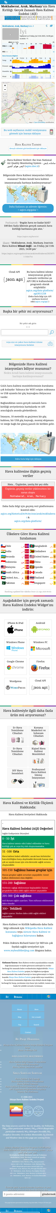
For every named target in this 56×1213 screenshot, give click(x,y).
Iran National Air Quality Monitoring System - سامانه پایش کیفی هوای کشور (28, 1151)
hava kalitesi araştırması (27, 1056)
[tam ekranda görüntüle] (51, 25)
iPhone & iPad (15, 622)
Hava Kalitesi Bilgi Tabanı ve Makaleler (27, 1062)
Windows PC (40, 642)
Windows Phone (15, 642)
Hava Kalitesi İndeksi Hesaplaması (27, 1081)
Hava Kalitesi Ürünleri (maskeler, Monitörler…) (27, 1086)
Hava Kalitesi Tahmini (27, 1084)
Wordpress (15, 681)
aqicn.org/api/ (41, 301)
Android (40, 622)
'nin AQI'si (20, 26)
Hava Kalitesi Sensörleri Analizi (27, 1067)
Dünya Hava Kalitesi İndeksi (20, 977)
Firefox (40, 661)
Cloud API (40, 680)
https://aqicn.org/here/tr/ (28, 236)
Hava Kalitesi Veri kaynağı (27, 1078)
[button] (24, 102)
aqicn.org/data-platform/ (28, 521)
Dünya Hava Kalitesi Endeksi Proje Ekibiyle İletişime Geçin (28, 1046)
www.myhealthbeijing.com (19, 950)
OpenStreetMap (39, 122)
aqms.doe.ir (32, 166)
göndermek (48, 1194)
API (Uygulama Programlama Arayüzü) (27, 1089)
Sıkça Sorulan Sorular (27, 1073)
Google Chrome (15, 661)
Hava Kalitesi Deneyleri (27, 1064)
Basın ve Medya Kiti (27, 1050)
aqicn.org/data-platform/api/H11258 (39, 292)
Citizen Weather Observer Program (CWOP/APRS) (27, 1147)
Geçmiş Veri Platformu (27, 1091)
